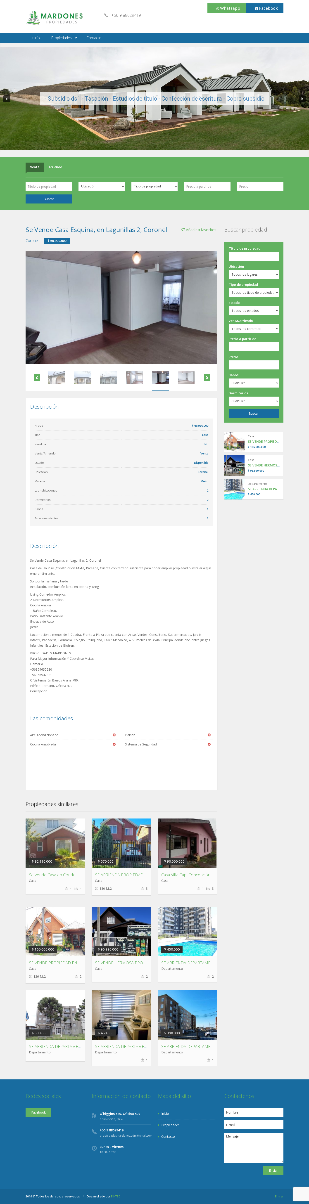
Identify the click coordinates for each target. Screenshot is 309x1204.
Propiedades (61, 37)
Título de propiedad (244, 248)
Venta (35, 167)
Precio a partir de (242, 339)
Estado (234, 302)
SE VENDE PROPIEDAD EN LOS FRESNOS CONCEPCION (80, 962)
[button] (6, 98)
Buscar (49, 199)
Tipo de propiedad (243, 284)
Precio (233, 357)
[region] (154, 98)
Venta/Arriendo (241, 321)
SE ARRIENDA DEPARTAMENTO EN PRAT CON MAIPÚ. (144, 1046)
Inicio (35, 37)
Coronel (32, 240)
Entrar (279, 1196)
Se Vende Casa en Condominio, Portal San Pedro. (74, 875)
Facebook (268, 8)
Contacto (93, 37)
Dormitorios (238, 393)
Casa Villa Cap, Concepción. (186, 875)
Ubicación (236, 266)
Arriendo (55, 167)
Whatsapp (229, 8)
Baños (233, 375)
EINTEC (115, 1196)
